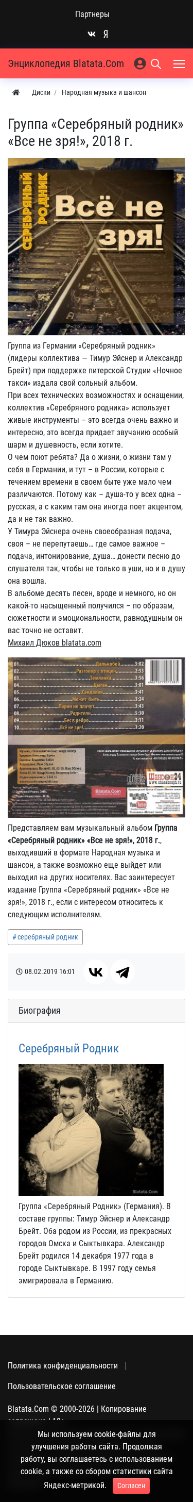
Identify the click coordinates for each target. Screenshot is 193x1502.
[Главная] (16, 93)
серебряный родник (47, 937)
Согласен (131, 1485)
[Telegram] (122, 972)
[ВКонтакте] (95, 972)
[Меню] (180, 63)
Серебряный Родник (69, 1048)
